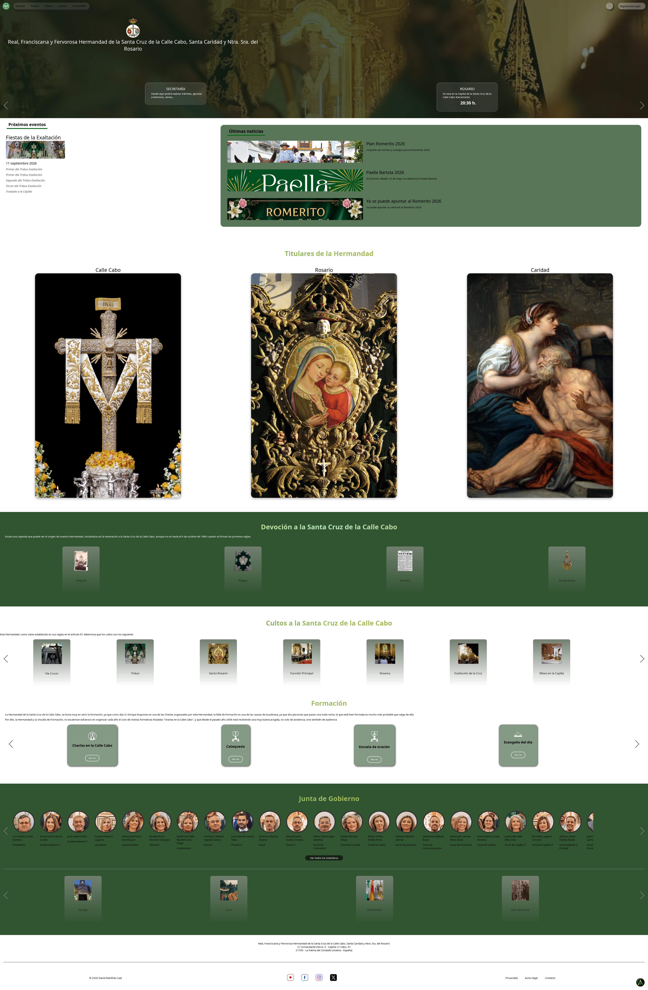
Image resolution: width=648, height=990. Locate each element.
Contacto (550, 978)
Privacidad (511, 978)
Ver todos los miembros (324, 858)
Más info (92, 758)
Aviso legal (531, 978)
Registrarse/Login (630, 6)
